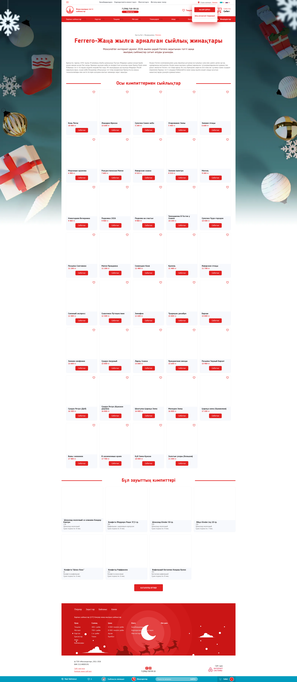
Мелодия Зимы (175, 408)
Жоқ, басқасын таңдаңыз (205, 16)
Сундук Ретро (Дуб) (77, 408)
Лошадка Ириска (109, 123)
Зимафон (139, 313)
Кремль (171, 265)
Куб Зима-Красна (143, 456)
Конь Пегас (73, 123)
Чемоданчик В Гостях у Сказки (179, 217)
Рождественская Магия (112, 170)
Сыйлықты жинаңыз (116, 679)
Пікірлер (78, 609)
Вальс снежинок (75, 456)
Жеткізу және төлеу (158, 2)
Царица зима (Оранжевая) (214, 408)
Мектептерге (143, 2)
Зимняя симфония (76, 361)
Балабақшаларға (105, 2)
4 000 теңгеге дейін (116, 627)
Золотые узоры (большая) (180, 456)
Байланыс (103, 609)
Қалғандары (79, 643)
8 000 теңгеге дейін (116, 630)
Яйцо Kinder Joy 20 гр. (206, 522)
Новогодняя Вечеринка (79, 218)
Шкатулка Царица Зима (146, 408)
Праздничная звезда (177, 361)
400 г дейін (96, 627)
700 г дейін (96, 630)
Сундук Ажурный (109, 361)
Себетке (81, 130)
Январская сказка (143, 170)
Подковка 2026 (109, 218)
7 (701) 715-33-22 (130, 8)
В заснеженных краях (112, 456)
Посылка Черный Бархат (213, 361)
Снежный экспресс (76, 313)
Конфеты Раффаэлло (118, 569)
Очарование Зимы (176, 123)
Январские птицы (210, 265)
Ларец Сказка (141, 361)
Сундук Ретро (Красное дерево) (112, 407)
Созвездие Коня (142, 265)
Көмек (114, 609)
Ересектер (78, 636)
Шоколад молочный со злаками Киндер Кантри (82, 521)
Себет (225, 679)
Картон (98, 19)
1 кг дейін (95, 633)
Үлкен (94, 636)
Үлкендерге (154, 19)
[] (93, 92)
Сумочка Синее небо (144, 123)
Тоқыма (116, 19)
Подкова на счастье (144, 218)
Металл (135, 19)
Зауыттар (90, 609)
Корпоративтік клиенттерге (125, 2)
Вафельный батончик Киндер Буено (169, 569)
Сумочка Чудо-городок (212, 218)
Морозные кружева (77, 170)
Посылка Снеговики (77, 265)
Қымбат (111, 636)
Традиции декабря (177, 313)
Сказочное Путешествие (113, 313)
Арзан (110, 633)
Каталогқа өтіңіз (148, 588)
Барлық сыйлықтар (73, 19)
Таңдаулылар (191, 10)
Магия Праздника (110, 265)
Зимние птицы (208, 123)
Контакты (130, 12)
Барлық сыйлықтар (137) (84, 617)
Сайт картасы (79, 668)
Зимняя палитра (175, 170)
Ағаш (173, 19)
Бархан (205, 313)
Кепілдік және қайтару (83, 671)
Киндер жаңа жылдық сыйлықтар (107, 617)
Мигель (205, 170)
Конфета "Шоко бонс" (74, 569)
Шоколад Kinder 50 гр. (162, 522)
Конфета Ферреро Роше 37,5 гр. (123, 522)
